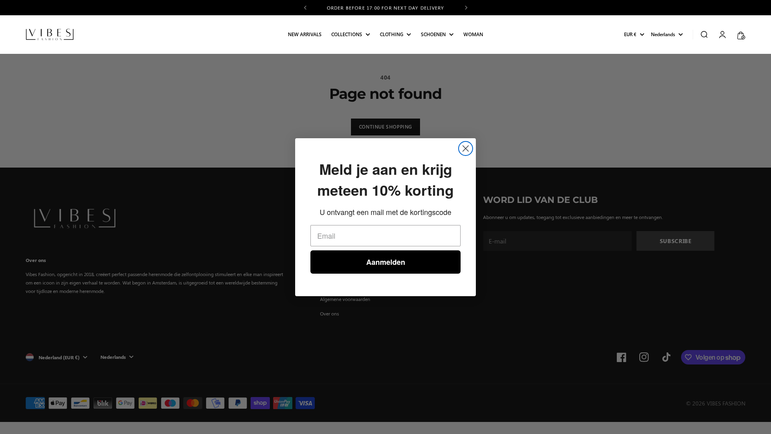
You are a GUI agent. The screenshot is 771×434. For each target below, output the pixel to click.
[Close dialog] (466, 148)
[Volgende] (466, 7)
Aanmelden (385, 262)
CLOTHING (391, 34)
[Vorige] (305, 7)
